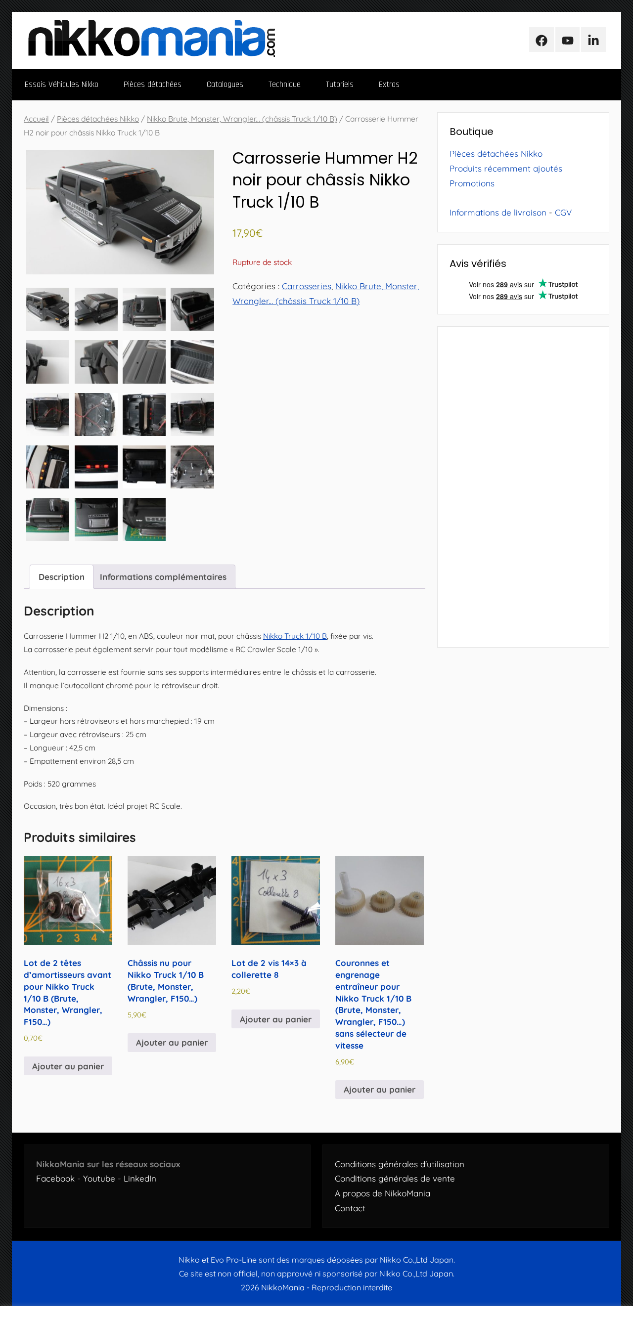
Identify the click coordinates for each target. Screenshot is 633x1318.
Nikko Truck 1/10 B (295, 636)
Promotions (472, 183)
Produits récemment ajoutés (506, 168)
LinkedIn (140, 1178)
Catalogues (225, 84)
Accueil (36, 119)
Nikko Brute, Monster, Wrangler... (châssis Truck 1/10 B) (242, 119)
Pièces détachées (152, 84)
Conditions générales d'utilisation (399, 1164)
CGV (563, 212)
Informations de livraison (498, 212)
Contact (350, 1208)
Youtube (99, 1178)
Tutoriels (340, 84)
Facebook (55, 1178)
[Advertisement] (523, 487)
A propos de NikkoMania (382, 1193)
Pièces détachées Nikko (98, 119)
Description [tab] (62, 576)
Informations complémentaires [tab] (163, 576)
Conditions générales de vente (395, 1178)
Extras (389, 84)
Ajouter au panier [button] (68, 1066)
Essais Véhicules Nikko (61, 84)
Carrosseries (306, 286)
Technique (285, 84)
